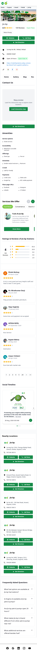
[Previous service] (28, 201)
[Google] (13, 648)
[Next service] (33, 201)
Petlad (23, 7)
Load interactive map (18, 109)
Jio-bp (29, 7)
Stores (2, 7)
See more (18, 416)
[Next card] (33, 408)
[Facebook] (7, 648)
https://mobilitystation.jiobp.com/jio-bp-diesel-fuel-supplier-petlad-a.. (19, 64)
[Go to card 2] (18, 425)
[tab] (6, 77)
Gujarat (9, 7)
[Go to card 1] (17, 425)
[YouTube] (29, 648)
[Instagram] (24, 648)
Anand (16, 7)
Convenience (20, 207)
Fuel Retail (7, 207)
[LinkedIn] (18, 648)
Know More (16, 229)
